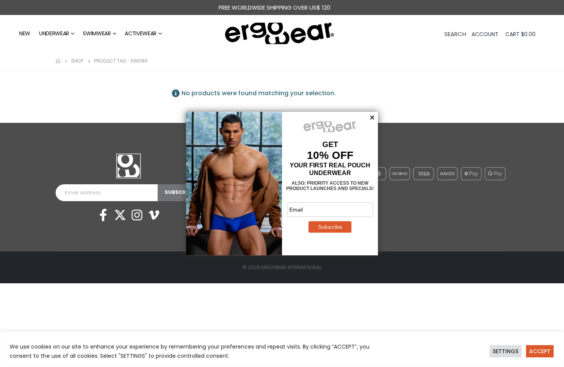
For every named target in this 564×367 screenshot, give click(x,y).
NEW (24, 33)
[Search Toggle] (455, 33)
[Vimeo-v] (154, 215)
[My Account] (486, 34)
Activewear (141, 33)
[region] (282, 349)
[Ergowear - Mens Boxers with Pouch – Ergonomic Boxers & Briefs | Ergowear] (282, 33)
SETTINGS (505, 351)
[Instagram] (137, 215)
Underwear (54, 33)
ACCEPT (540, 351)
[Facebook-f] (103, 215)
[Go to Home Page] (58, 61)
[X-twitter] (120, 215)
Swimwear (96, 33)
